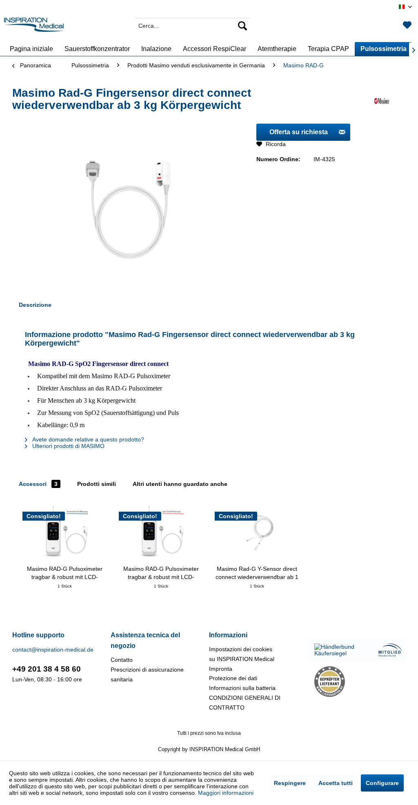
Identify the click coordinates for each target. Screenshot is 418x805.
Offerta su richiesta (298, 132)
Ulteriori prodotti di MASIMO (67, 446)
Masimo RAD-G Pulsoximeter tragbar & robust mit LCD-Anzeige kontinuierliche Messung (64, 573)
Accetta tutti (335, 783)
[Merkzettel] (407, 26)
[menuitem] (192, 26)
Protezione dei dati (233, 678)
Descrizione (35, 305)
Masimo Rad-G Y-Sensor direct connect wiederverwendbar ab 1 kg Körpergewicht (257, 573)
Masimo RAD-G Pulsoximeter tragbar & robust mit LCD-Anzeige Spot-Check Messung (161, 573)
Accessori (38, 484)
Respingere (290, 783)
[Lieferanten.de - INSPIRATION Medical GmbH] (339, 681)
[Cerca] (242, 26)
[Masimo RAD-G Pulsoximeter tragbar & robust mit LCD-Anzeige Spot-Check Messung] (161, 532)
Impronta (220, 668)
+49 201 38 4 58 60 (46, 669)
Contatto (122, 659)
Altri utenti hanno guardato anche (180, 484)
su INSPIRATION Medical (241, 659)
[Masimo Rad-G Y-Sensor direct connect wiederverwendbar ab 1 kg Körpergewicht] (257, 532)
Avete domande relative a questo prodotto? (87, 439)
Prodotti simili (96, 484)
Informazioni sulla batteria (242, 688)
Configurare (382, 783)
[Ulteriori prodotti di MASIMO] (382, 101)
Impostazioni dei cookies (240, 649)
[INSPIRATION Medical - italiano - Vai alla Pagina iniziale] (34, 28)
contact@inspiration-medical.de (52, 649)
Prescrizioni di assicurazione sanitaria (147, 674)
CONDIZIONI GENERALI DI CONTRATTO (244, 702)
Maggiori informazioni (225, 792)
